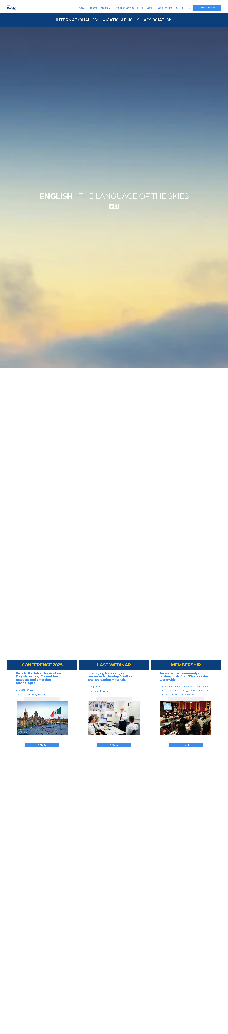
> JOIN (186, 745)
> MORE (114, 745)
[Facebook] (182, 8)
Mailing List (106, 7)
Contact (150, 7)
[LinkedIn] (176, 8)
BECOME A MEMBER (207, 8)
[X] (189, 8)
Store (140, 7)
